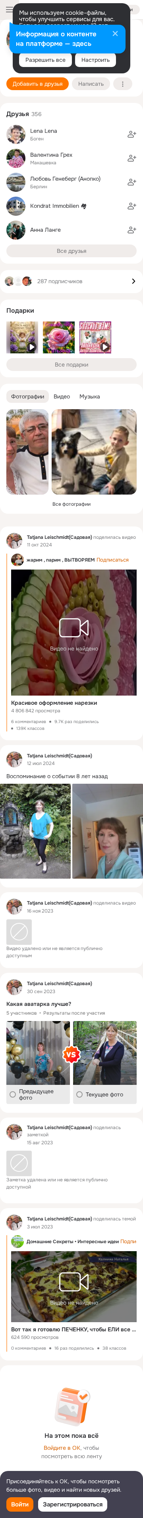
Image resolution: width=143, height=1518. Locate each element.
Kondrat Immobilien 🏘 (58, 205)
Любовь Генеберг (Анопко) (65, 178)
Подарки (20, 310)
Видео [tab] (62, 396)
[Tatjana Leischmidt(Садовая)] (14, 541)
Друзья (17, 114)
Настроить (95, 59)
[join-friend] (132, 134)
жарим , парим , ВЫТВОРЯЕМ (61, 560)
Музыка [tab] (89, 396)
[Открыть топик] (71, 776)
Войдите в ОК (62, 1447)
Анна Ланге (45, 229)
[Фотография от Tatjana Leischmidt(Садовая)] (94, 452)
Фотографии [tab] (27, 396)
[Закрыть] (115, 34)
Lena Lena (43, 130)
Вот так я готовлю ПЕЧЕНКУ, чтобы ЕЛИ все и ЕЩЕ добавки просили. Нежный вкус (74, 1329)
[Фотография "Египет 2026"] (27, 452)
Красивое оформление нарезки (54, 702)
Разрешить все (45, 59)
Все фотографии (71, 504)
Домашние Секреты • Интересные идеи (73, 1241)
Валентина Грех (51, 154)
